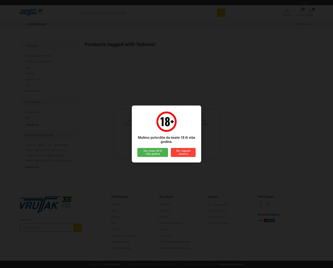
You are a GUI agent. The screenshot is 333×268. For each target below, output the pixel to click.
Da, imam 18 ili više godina (153, 152)
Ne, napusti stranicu (183, 152)
